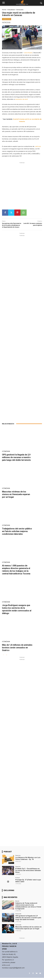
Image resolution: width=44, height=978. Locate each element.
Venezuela (19, 10)
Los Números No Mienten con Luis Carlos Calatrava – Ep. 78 (27, 858)
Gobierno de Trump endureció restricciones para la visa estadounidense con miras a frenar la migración (28, 906)
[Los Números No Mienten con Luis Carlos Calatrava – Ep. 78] (8, 859)
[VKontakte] (36, 973)
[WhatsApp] (23, 213)
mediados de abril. (21, 99)
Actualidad (11, 10)
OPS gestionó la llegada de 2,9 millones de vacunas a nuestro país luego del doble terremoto (16, 457)
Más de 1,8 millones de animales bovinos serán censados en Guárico (17, 647)
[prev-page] (3, 655)
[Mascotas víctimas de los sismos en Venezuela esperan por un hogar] (22, 478)
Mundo (17, 901)
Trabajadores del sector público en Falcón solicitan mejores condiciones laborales (17, 531)
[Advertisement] (22, 187)
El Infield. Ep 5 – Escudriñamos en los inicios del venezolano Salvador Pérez (28, 870)
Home (4, 10)
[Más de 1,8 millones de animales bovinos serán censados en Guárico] (22, 631)
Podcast (17, 877)
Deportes (17, 855)
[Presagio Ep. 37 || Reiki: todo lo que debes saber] (8, 881)
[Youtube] (40, 973)
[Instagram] (33, 973)
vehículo (38, 146)
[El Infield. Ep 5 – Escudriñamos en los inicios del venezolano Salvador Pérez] (8, 870)
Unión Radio (28, 53)
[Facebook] (5, 213)
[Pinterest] (17, 213)
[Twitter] (11, 213)
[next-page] (6, 655)
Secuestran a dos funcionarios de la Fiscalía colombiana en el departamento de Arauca (11, 225)
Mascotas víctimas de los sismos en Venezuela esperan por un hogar (16, 494)
